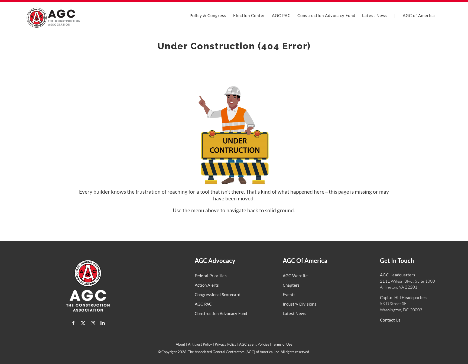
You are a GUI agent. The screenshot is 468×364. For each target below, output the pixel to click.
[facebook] (73, 323)
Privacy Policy (225, 344)
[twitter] (83, 323)
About (180, 344)
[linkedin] (102, 323)
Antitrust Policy (200, 344)
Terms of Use (282, 344)
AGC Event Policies (254, 344)
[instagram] (93, 323)
